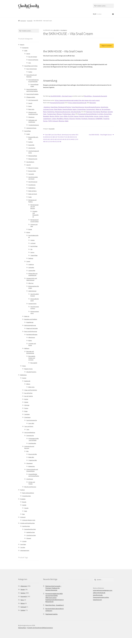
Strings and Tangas (31, 483)
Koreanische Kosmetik (57, 103)
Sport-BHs (31, 423)
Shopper (28, 538)
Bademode (27, 381)
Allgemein (24, 586)
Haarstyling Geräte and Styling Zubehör (32, 90)
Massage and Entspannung (30, 352)
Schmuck (22, 517)
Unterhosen (29, 479)
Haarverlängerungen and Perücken (33, 80)
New (23, 514)
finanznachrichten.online (101, 597)
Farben (30, 72)
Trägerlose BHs (32, 460)
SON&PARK (98, 119)
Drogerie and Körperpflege (35, 214)
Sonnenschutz (90, 109)
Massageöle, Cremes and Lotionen (31, 358)
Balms (30, 340)
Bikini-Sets (31, 387)
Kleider (26, 402)
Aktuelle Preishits (31, 372)
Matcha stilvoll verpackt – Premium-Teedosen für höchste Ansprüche (53, 588)
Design (23, 589)
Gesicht (28, 165)
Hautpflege (54, 107)
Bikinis (28, 384)
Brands (24, 502)
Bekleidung (23, 375)
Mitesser (59, 114)
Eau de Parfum (28, 393)
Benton (52, 116)
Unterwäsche (30, 435)
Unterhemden (32, 443)
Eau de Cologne (32, 57)
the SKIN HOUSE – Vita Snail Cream (61, 96)
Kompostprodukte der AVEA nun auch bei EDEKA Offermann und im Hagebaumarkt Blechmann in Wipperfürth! (54, 598)
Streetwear (27, 417)
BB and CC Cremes (33, 168)
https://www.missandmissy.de (77, 103)
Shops (24, 366)
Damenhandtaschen (30, 529)
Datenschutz (22, 628)
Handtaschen (26, 526)
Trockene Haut (51, 114)
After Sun (30, 283)
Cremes (32, 240)
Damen (24, 378)
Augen (28, 134)
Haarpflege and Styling (30, 66)
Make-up (98, 109)
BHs (27, 451)
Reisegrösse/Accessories (62, 112)
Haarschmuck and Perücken (31, 75)
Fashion (22, 490)
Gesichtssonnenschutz (34, 307)
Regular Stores (28, 369)
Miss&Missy (60, 119)
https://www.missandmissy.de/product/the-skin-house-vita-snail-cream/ (77, 100)
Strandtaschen (26, 496)
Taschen (22, 547)
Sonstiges (23, 544)
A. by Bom (100, 114)
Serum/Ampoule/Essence (92, 107)
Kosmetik (29, 20)
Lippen (28, 261)
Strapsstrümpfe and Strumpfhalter (32, 470)
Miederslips (31, 466)
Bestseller (93, 103)
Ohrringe (26, 405)
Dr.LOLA (70, 116)
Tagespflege (33, 255)
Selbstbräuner (32, 291)
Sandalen (27, 414)
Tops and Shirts (28, 426)
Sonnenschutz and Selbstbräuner (31, 279)
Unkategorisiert (24, 550)
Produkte (22, 499)
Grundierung (31, 185)
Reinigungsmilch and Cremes (34, 220)
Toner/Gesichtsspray (77, 107)
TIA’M (50, 121)
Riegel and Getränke (32, 328)
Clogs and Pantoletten (30, 390)
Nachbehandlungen (31, 334)
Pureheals (84, 119)
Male (25, 511)
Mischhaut (104, 112)
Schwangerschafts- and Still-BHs (33, 439)
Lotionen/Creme (48, 109)
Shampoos (31, 117)
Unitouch (55, 121)
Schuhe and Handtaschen (27, 523)
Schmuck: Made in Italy (28, 520)
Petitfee (78, 119)
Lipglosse (31, 264)
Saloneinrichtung (31, 128)
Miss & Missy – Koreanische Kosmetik (95, 96)
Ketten (26, 399)
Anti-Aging (96, 112)
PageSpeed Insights (51, 614)
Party (22, 600)
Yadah (66, 121)
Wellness (26, 348)
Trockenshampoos (33, 125)
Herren (28, 53)
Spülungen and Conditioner (32, 121)
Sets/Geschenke (76, 112)
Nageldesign (29, 322)
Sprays (32, 252)
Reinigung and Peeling (32, 201)
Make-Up (26, 316)
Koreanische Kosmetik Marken (87, 114)
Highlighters (31, 188)
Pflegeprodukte (30, 97)
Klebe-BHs (31, 457)
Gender (24, 505)
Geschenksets (30, 162)
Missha (66, 119)
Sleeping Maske (67, 109)
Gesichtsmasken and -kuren (33, 178)
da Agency (64, 30)
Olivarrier (72, 119)
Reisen (23, 603)
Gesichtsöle (104, 107)
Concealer (31, 174)
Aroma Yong (107, 114)
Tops (27, 429)
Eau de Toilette (28, 396)
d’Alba (65, 116)
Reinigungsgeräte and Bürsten (34, 206)
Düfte (25, 50)
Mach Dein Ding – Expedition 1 (54, 605)
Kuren (30, 106)
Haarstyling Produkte (32, 94)
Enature (76, 116)
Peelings (30, 258)
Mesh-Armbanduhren (28, 493)
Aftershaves (31, 337)
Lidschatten (31, 148)
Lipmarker (31, 267)
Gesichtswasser (32, 182)
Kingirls (106, 116)
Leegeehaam (47, 119)
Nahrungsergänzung (30, 325)
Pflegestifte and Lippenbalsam (32, 274)
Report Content (107, 45)
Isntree (96, 116)
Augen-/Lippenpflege (79, 109)
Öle (31, 249)
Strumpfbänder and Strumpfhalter (33, 475)
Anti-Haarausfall (33, 100)
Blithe (57, 116)
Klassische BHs (32, 454)
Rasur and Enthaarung (30, 331)
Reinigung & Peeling (64, 107)
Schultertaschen (31, 535)
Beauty (22, 44)
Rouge (30, 229)
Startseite (23, 20)
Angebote (47, 107)
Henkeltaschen (30, 532)
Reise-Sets (31, 109)
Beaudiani (46, 116)
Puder (30, 197)
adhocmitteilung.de (99, 593)
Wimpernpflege (32, 156)
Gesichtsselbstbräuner (34, 295)
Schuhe (24, 541)
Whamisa (61, 121)
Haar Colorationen (31, 69)
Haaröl (30, 103)
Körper (28, 232)
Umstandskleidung (29, 432)
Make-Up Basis (32, 191)
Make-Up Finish (32, 194)
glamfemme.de (97, 595)
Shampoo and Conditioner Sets (33, 113)
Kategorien (25, 47)
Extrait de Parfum (33, 60)
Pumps (26, 408)
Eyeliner (30, 142)
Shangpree (91, 119)
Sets (29, 63)
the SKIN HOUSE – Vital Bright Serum (100, 135)
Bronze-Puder (32, 171)
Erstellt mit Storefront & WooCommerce (40, 628)
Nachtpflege (33, 246)
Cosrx (61, 116)
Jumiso (101, 116)
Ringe (25, 411)
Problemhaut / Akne (68, 114)
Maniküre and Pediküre (30, 319)
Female (26, 508)
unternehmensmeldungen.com (102, 590)
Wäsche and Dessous (30, 487)
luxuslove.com (97, 600)
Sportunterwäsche (31, 420)
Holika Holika (89, 116)
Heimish (81, 116)
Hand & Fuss (51, 112)
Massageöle (33, 363)
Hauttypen (89, 112)
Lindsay (54, 119)
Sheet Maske (58, 109)
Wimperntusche (32, 159)
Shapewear (29, 463)
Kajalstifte (31, 145)
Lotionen (32, 243)
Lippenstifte (31, 270)
